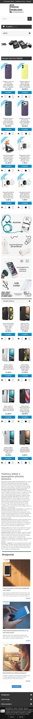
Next (28, 53)
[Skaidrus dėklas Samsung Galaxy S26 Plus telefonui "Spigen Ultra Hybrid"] (8, 354)
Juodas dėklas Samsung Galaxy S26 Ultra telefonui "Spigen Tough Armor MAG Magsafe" (25, 367)
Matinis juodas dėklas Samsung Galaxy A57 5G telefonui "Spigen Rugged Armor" (24, 326)
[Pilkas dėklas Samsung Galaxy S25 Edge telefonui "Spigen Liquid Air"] (25, 437)
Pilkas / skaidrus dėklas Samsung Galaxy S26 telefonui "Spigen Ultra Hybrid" (8, 408)
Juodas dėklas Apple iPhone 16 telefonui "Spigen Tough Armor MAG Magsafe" (8, 326)
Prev (24, 53)
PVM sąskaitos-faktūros (9, 1)
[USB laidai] (16, 285)
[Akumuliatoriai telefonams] (16, 294)
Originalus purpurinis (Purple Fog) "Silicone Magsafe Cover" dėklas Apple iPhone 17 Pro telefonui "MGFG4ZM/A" (24, 121)
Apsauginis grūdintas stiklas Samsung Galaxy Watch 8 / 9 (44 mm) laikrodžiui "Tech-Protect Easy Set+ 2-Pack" (8, 195)
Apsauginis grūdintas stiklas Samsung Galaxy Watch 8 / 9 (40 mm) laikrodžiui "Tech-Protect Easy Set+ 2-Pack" (24, 195)
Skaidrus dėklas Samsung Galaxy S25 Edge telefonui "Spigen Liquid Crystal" (8, 450)
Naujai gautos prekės (12, 58)
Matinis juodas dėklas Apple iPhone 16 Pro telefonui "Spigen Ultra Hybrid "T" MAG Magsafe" (24, 408)
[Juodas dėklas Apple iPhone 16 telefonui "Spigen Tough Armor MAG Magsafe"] (8, 313)
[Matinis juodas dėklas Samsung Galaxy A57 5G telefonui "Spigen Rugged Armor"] (25, 313)
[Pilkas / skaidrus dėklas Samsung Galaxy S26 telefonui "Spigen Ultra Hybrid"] (8, 396)
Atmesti (21, 717)
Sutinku (12, 717)
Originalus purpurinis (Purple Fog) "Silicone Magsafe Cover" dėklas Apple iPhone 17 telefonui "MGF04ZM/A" (8, 84)
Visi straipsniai (16, 686)
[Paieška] (30, 19)
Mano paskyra (6, 704)
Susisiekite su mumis (20, 1)
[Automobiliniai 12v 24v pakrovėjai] (16, 246)
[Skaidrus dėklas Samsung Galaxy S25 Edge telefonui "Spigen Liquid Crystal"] (8, 437)
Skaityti (28, 598)
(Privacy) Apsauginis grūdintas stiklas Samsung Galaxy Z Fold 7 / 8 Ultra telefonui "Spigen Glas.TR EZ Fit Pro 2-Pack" (8, 158)
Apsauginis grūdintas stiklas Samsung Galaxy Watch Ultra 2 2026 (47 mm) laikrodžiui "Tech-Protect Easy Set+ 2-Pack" (24, 158)
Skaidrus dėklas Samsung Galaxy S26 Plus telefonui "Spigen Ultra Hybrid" (8, 367)
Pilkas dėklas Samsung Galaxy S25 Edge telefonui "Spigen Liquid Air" (25, 449)
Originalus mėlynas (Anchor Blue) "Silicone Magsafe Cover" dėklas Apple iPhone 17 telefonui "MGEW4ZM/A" (8, 121)
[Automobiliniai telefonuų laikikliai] (16, 268)
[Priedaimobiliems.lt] (16, 9)
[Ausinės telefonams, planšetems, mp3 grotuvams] (16, 224)
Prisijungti (28, 1)
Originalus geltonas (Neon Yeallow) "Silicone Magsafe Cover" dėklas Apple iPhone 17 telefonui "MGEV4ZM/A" (24, 84)
